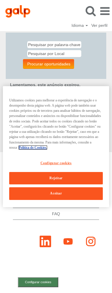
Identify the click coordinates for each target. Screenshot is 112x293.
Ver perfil (99, 25)
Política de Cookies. (33, 147)
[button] (105, 11)
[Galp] (15, 11)
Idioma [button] (78, 25)
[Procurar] (90, 11)
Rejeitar (56, 178)
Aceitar (56, 193)
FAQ (56, 213)
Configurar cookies (38, 282)
